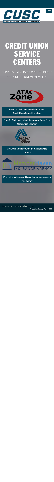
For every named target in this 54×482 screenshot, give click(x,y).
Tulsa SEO (48, 209)
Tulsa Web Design (36, 209)
